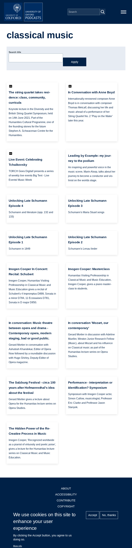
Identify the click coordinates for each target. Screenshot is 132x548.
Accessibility (66, 494)
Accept (92, 515)
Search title (15, 52)
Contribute (66, 500)
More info (17, 546)
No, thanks (109, 515)
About (66, 488)
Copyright (66, 506)
